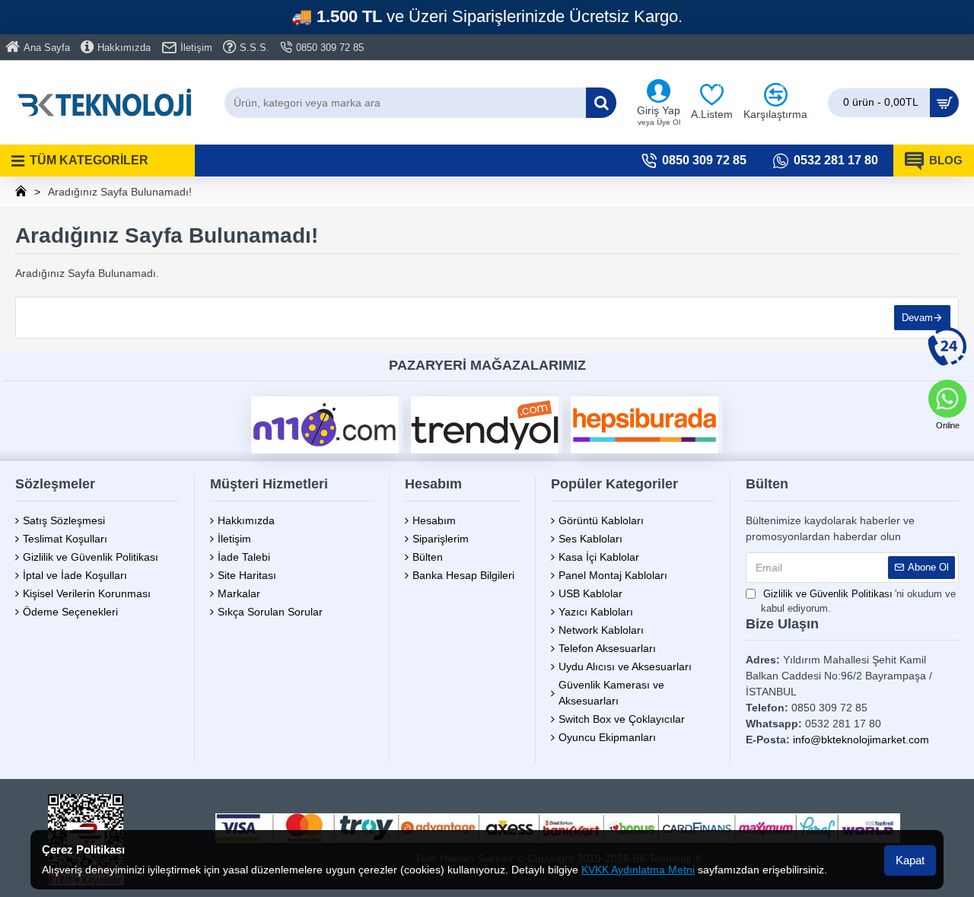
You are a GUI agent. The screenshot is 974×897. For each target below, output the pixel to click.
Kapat (910, 860)
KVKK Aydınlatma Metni (638, 870)
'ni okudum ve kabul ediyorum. (858, 601)
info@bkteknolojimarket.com (861, 739)
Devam (917, 317)
